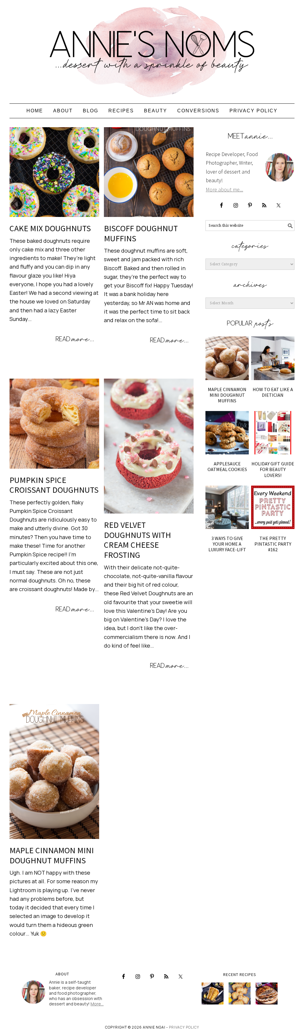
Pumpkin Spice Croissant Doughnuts (54, 485)
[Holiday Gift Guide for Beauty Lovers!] (272, 432)
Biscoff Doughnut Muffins (141, 233)
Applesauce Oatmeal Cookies (227, 466)
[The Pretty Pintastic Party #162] (272, 507)
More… (97, 1004)
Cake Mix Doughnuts (50, 228)
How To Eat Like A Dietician (273, 392)
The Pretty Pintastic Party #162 (272, 543)
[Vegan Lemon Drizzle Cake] (240, 993)
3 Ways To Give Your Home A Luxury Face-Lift (227, 543)
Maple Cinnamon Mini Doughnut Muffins (52, 855)
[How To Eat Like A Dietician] (272, 358)
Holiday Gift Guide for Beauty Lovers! (272, 469)
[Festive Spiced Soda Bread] (267, 993)
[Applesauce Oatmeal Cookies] (227, 432)
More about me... (224, 189)
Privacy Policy (184, 1027)
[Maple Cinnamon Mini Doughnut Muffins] (227, 358)
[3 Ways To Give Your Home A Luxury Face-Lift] (227, 507)
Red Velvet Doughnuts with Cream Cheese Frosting (137, 539)
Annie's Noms (152, 49)
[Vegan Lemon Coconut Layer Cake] (213, 993)
